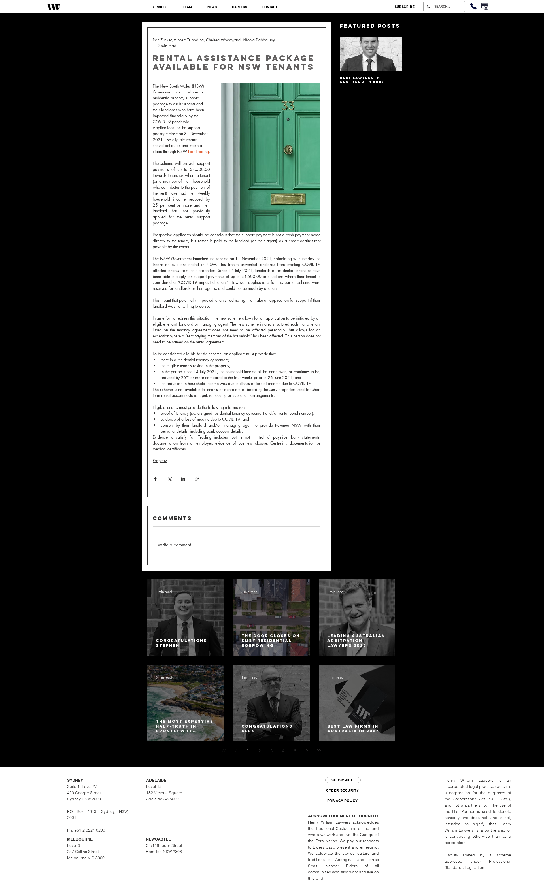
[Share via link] (197, 478)
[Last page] (319, 751)
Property (160, 460)
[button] (159, 7)
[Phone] (473, 6)
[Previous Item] (348, 54)
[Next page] (307, 751)
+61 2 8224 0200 (89, 830)
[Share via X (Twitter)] (169, 478)
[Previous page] (236, 751)
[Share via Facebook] (155, 478)
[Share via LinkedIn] (183, 478)
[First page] (224, 751)
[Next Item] (393, 54)
